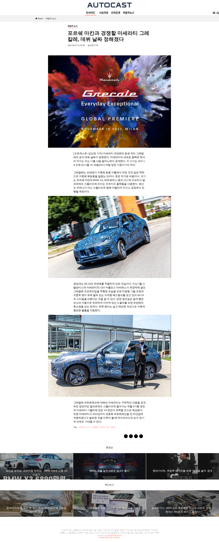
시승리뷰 (103, 12)
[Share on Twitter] (131, 436)
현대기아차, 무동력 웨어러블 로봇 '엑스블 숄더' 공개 (182, 470)
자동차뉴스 (128, 12)
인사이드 (90, 12)
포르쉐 (102, 427)
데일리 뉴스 (51, 18)
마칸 (107, 427)
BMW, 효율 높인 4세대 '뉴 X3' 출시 (109, 470)
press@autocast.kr (114, 535)
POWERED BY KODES (109, 538)
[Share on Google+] (136, 436)
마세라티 (82, 427)
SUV (88, 427)
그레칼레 (94, 427)
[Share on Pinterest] (141, 436)
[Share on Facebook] (126, 436)
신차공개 (115, 12)
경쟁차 (113, 427)
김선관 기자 (93, 45)
